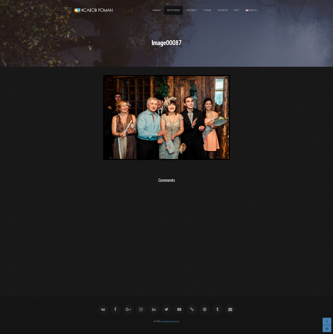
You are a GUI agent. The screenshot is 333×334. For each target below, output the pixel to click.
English (253, 10)
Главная (156, 10)
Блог (236, 10)
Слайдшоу (191, 10)
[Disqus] (166, 231)
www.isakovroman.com (170, 321)
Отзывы (207, 10)
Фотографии (173, 10)
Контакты (223, 10)
